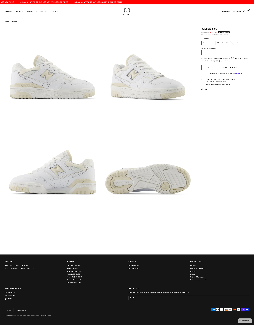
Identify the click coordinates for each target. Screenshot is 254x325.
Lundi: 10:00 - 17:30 (73, 265)
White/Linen (203, 52)
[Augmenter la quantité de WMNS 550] (208, 67)
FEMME (19, 11)
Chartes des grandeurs (197, 268)
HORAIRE (70, 261)
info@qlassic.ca (133, 265)
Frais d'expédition (206, 34)
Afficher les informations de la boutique (218, 84)
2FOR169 (55, 11)
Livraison (193, 271)
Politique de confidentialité (198, 280)
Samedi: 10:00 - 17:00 (74, 280)
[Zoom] (96, 28)
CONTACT (132, 261)
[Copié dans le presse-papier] (206, 89)
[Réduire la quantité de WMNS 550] (203, 67)
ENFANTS (31, 11)
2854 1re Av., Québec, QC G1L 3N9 (16, 265)
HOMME (8, 11)
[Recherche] (244, 11)
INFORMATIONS (196, 261)
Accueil (7, 21)
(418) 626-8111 (133, 268)
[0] (247, 11)
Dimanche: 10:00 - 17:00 (75, 283)
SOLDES (43, 11)
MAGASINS (9, 261)
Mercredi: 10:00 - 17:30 (74, 271)
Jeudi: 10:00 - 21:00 (73, 274)
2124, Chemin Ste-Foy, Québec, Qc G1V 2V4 (19, 268)
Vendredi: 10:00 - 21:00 (74, 277)
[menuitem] (10, 11)
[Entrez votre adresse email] (247, 298)
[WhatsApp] (202, 89)
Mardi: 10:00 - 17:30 (73, 268)
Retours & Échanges (197, 277)
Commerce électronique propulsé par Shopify (38, 315)
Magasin (193, 274)
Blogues (193, 265)
